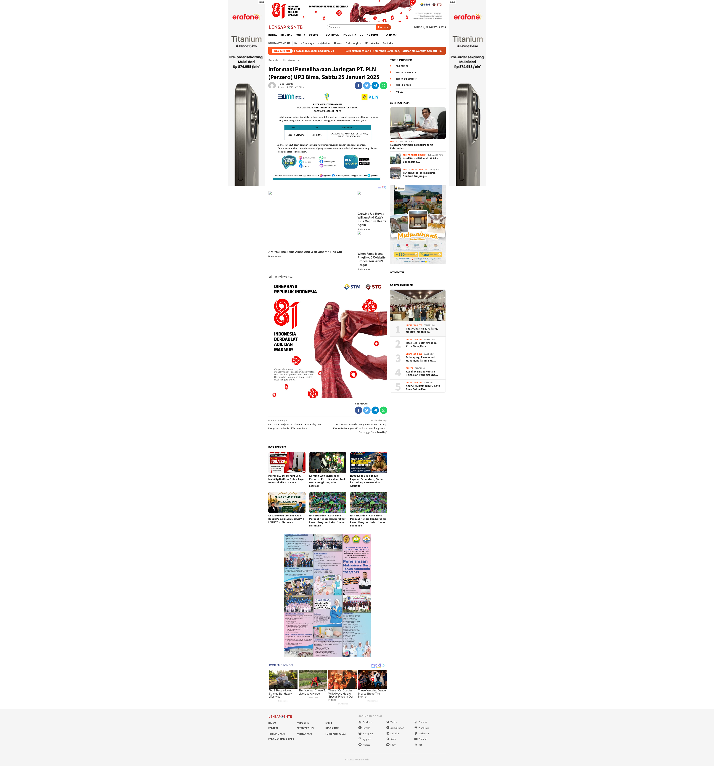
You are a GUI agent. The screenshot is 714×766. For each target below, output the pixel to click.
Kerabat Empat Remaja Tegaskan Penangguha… (422, 373)
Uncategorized (419, 169)
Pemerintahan (418, 155)
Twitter (393, 722)
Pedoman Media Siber (281, 739)
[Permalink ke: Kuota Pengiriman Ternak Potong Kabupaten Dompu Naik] (418, 123)
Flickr (393, 744)
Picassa (366, 744)
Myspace (367, 739)
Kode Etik (303, 722)
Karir (328, 722)
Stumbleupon (397, 728)
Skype (393, 739)
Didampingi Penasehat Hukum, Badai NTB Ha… (421, 359)
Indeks (272, 722)
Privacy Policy (305, 728)
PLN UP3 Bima (403, 85)
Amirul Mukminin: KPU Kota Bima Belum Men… (423, 387)
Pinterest (423, 722)
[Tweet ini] (367, 85)
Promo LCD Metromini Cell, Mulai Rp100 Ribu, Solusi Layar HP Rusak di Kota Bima (286, 479)
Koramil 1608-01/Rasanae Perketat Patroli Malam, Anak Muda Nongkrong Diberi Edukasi (327, 480)
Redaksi (273, 728)
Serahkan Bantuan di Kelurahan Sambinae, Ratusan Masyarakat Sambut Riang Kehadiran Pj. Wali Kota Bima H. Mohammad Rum (360, 51)
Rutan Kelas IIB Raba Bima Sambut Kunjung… (419, 174)
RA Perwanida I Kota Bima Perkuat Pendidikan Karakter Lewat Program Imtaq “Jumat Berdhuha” (327, 520)
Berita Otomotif (406, 79)
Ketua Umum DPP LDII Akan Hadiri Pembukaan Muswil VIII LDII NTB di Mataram (286, 519)
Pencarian (383, 27)
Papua (399, 91)
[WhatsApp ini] (383, 85)
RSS (420, 744)
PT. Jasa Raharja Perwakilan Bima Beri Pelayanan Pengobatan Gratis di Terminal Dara (294, 424)
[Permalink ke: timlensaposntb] (272, 85)
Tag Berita (401, 66)
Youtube (423, 739)
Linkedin (394, 733)
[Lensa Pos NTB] (285, 27)
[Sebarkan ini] (358, 85)
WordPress (424, 728)
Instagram (368, 733)
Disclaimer (332, 728)
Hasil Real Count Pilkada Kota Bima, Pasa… (421, 344)
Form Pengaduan (335, 733)
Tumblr (366, 728)
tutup (261, 1)
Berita (393, 141)
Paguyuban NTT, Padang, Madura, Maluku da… (422, 330)
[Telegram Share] (375, 85)
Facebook (368, 722)
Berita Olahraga (405, 72)
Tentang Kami (276, 733)
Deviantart (424, 733)
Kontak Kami (304, 733)
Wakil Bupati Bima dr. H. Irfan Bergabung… (421, 160)
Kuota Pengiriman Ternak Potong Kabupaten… (411, 146)
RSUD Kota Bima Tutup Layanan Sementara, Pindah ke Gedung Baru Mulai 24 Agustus (367, 480)
